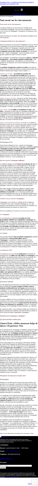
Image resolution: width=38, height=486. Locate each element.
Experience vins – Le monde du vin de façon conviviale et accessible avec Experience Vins (17, 3)
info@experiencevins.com (12, 451)
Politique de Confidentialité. (12, 477)
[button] (19, 10)
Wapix (30, 483)
